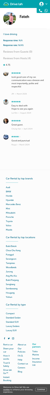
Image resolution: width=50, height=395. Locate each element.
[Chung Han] (6, 121)
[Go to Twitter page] (8, 338)
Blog (20, 371)
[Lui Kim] (6, 102)
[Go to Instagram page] (13, 338)
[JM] (6, 73)
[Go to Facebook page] (4, 338)
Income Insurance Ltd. (37, 361)
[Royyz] (6, 137)
